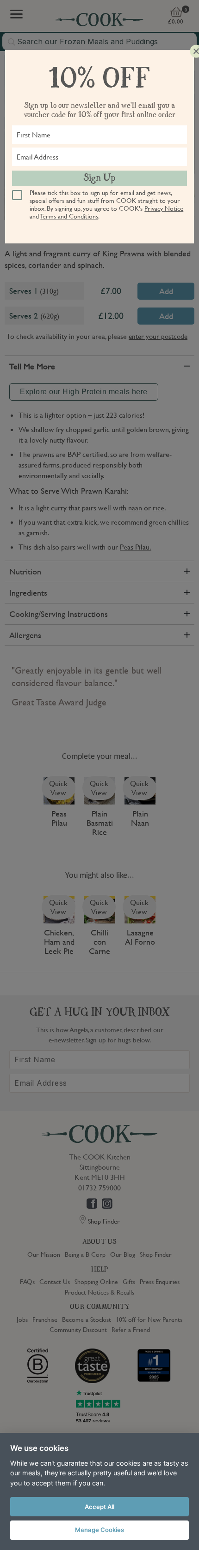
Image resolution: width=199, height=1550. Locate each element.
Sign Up (99, 178)
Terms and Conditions (69, 216)
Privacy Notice (163, 208)
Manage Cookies (99, 1529)
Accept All (99, 1506)
